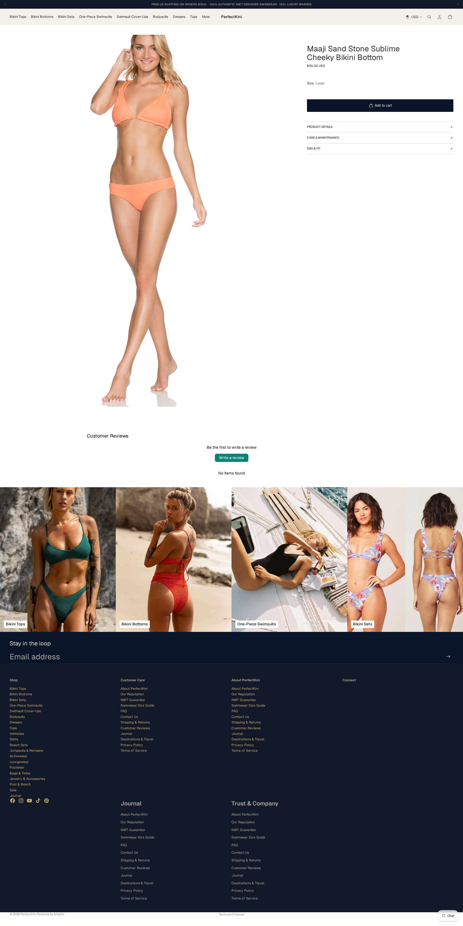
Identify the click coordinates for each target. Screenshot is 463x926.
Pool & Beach (20, 784)
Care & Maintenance (323, 138)
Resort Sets (18, 745)
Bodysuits (17, 716)
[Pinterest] (46, 800)
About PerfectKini (134, 688)
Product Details (320, 127)
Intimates (17, 733)
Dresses (16, 722)
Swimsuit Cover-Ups (25, 711)
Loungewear (19, 762)
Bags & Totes (20, 773)
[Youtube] (29, 800)
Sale (13, 790)
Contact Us (129, 716)
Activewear (18, 756)
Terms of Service (134, 750)
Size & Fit (313, 148)
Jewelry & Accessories (27, 779)
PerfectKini (28, 914)
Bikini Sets (18, 699)
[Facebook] (12, 800)
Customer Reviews (135, 728)
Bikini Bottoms (21, 694)
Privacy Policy (132, 745)
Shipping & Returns (135, 722)
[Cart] (450, 17)
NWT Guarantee (133, 699)
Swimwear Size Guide (137, 705)
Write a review (231, 457)
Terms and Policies (231, 914)
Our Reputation (132, 694)
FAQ (124, 711)
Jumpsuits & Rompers (26, 750)
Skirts (14, 739)
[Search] (429, 17)
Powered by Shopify (50, 914)
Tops (13, 728)
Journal (15, 795)
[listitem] (206, 16)
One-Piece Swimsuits (26, 705)
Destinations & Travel (137, 739)
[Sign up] (448, 656)
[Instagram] (21, 800)
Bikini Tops (18, 688)
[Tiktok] (38, 800)
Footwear (17, 767)
